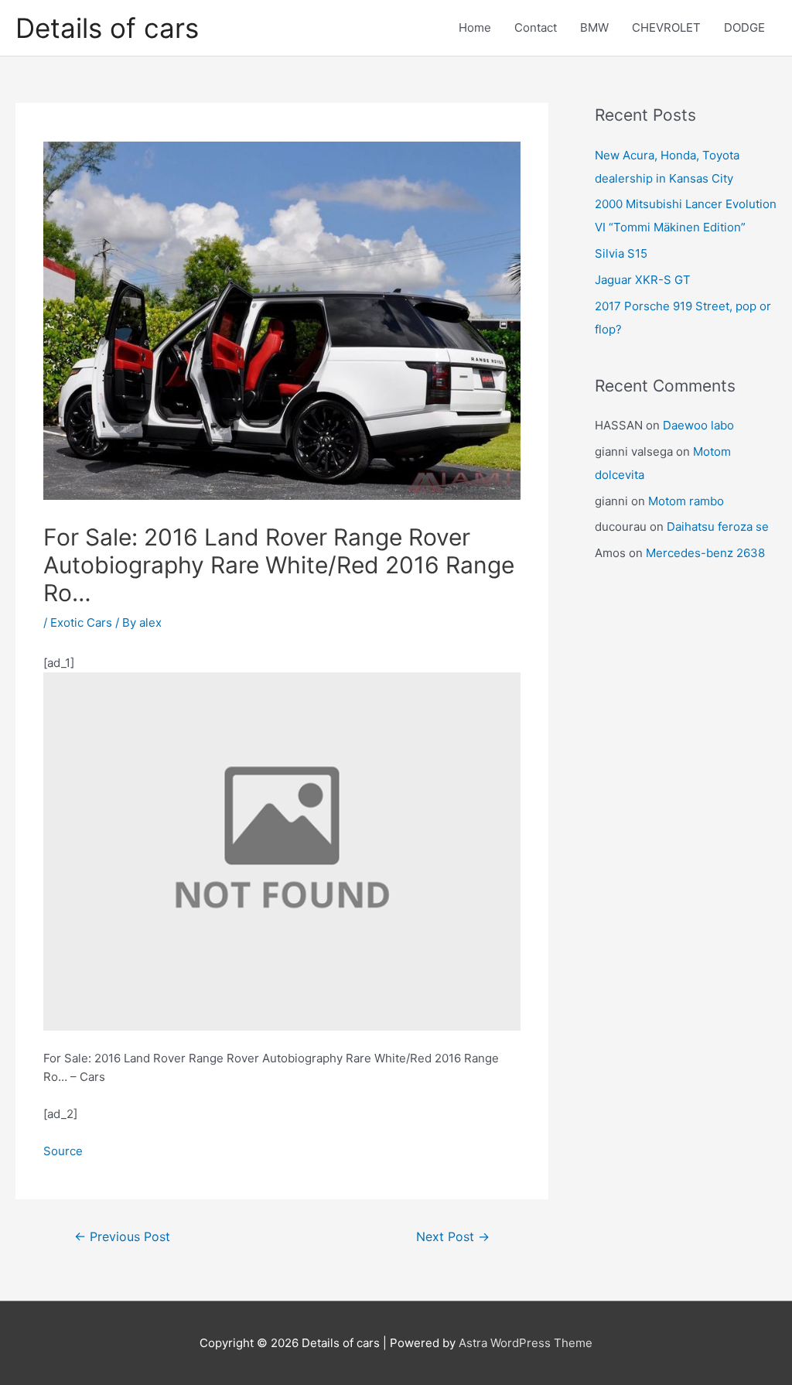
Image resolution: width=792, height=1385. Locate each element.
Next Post (453, 1236)
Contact (535, 27)
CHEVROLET (666, 27)
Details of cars (107, 28)
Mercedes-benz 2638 (705, 552)
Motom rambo (686, 501)
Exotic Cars (81, 622)
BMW (594, 27)
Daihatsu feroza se (718, 526)
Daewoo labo (698, 425)
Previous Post (122, 1236)
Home (475, 27)
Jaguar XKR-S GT (643, 279)
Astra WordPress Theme (525, 1342)
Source (63, 1151)
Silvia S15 (621, 253)
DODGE (744, 27)
